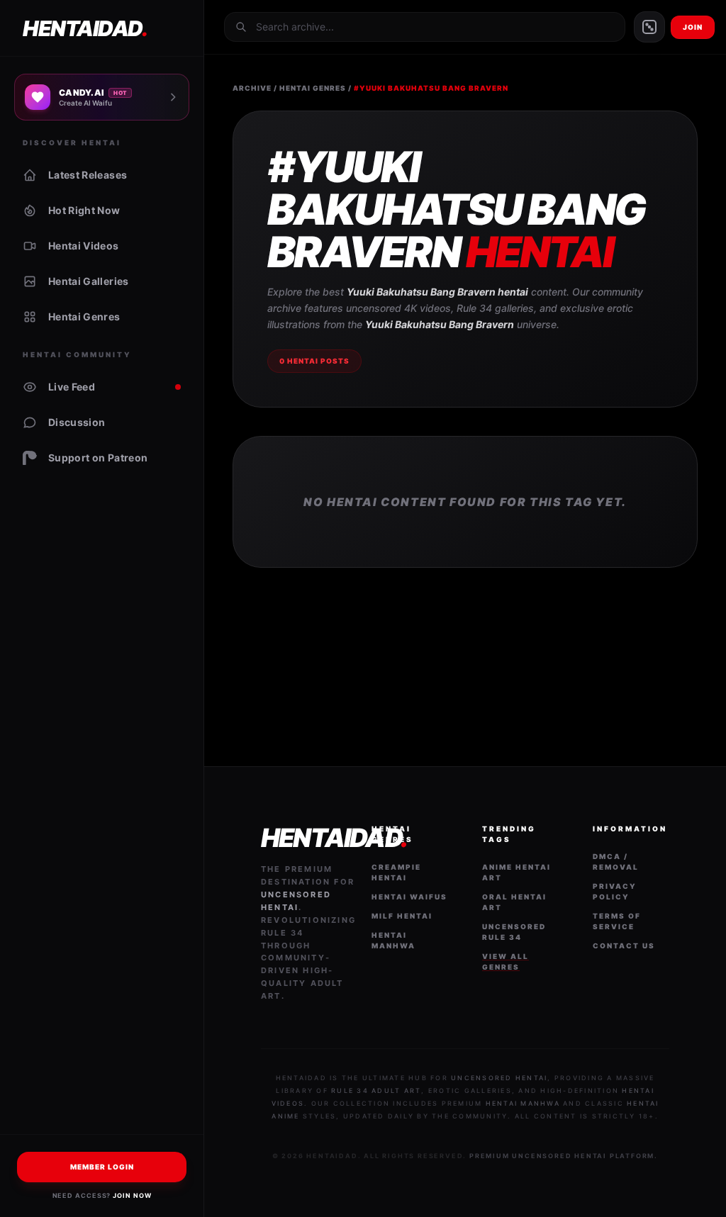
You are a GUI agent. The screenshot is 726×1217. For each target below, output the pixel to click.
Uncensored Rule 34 (514, 931)
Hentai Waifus (409, 896)
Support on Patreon (97, 458)
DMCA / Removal (616, 861)
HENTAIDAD (85, 28)
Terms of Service (617, 921)
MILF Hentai (402, 916)
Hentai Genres (84, 316)
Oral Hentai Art (514, 902)
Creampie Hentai (396, 872)
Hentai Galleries (88, 281)
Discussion (77, 422)
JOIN (693, 27)
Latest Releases (87, 175)
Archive (252, 88)
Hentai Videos (83, 246)
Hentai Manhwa (393, 940)
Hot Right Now (84, 210)
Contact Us (624, 945)
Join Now (132, 1195)
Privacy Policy (615, 891)
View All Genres (505, 961)
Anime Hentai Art (516, 872)
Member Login (102, 1166)
